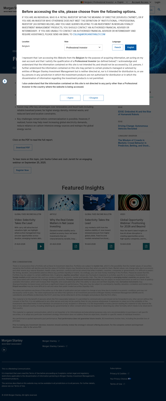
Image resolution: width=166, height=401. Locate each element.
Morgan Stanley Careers (53, 346)
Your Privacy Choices (119, 379)
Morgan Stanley (49, 341)
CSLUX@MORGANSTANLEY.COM (89, 34)
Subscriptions (115, 368)
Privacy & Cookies (118, 373)
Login (157, 2)
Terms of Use (116, 384)
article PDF (37, 327)
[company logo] (14, 9)
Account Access (140, 2)
